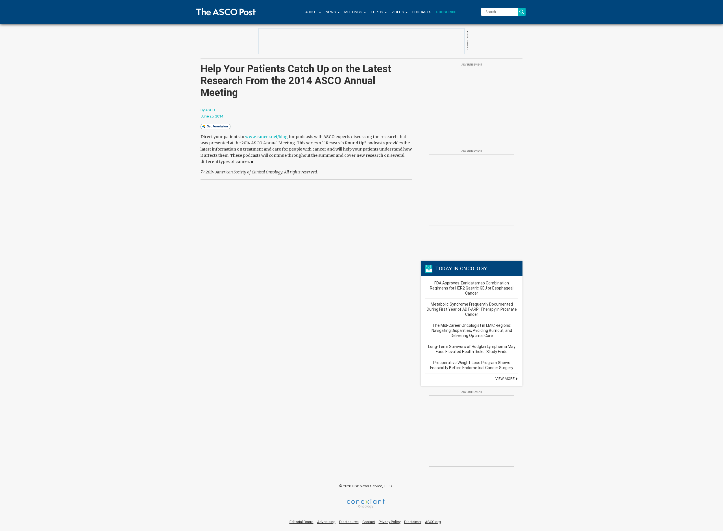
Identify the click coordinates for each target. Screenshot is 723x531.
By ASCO (208, 110)
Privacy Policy (389, 522)
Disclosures (349, 522)
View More (505, 379)
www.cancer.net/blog (266, 136)
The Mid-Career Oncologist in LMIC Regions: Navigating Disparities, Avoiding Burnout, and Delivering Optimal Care (472, 330)
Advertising (326, 522)
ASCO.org (433, 522)
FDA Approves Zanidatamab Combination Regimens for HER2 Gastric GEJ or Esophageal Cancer (471, 288)
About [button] (311, 12)
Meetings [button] (353, 12)
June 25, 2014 (212, 116)
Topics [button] (377, 12)
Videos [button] (398, 12)
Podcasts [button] (422, 12)
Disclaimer (412, 522)
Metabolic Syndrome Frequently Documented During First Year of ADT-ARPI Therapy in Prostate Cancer (472, 309)
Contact (368, 522)
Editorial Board (301, 522)
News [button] (331, 12)
